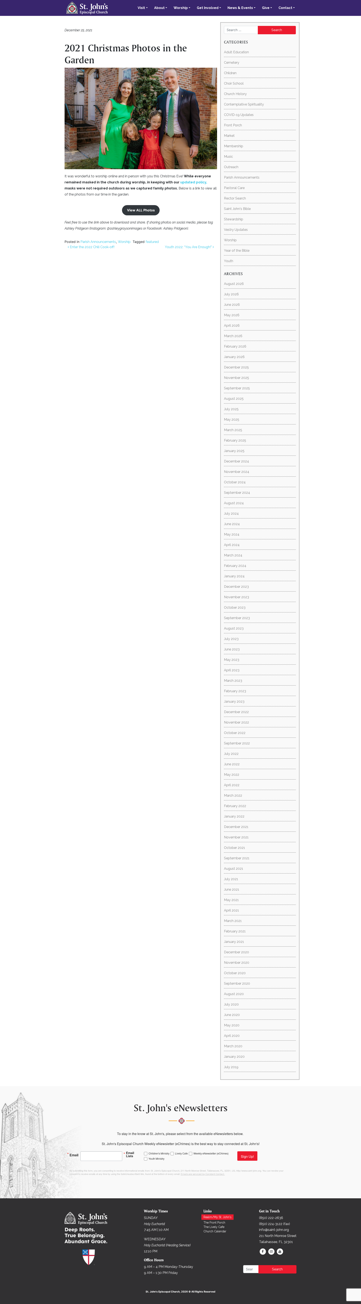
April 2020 (232, 1036)
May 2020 (231, 1025)
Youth (228, 261)
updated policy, (193, 182)
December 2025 (236, 367)
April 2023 (231, 670)
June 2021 (231, 889)
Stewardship (233, 219)
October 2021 (234, 848)
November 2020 (236, 963)
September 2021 (236, 858)
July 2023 (231, 639)
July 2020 (231, 1004)
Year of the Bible (236, 251)
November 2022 (236, 722)
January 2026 (234, 357)
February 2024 (235, 566)
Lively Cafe (181, 1153)
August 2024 (234, 503)
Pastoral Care (234, 188)
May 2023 (231, 660)
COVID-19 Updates (239, 115)
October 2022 (234, 733)
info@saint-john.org (274, 1230)
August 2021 (233, 869)
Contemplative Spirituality (244, 104)
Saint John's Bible (237, 209)
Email (74, 1155)
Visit (141, 8)
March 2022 (233, 795)
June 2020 (232, 1015)
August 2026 (234, 284)
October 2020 (235, 973)
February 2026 (235, 346)
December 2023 (236, 587)
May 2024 (231, 534)
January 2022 (234, 816)
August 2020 (234, 994)
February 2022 (235, 806)
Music (228, 157)
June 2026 (232, 305)
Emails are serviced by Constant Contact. (203, 1174)
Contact (285, 8)
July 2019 (231, 1067)
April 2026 (232, 326)
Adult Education (236, 52)
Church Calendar (214, 1231)
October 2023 (234, 607)
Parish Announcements (98, 242)
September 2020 (237, 983)
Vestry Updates (236, 230)
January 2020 (234, 1057)
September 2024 (237, 493)
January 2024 (234, 576)
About (159, 8)
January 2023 (234, 701)
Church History (235, 94)
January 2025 (234, 451)
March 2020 (233, 1046)
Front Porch (233, 125)
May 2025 (231, 420)
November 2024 (236, 472)
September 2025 (237, 388)
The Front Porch (214, 1222)
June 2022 (232, 764)
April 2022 (231, 785)
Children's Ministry (159, 1153)
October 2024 (235, 482)
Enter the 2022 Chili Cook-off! (91, 247)
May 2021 (231, 900)
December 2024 (236, 461)
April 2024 (232, 545)
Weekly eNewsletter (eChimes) (211, 1153)
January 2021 (234, 942)
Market (229, 136)
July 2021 (231, 879)
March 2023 (233, 681)
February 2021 (235, 931)
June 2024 (232, 524)
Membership (233, 146)
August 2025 (234, 399)
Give (265, 8)
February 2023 (235, 691)
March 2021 (233, 921)
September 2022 (237, 743)
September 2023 (237, 618)
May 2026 (231, 315)
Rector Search (235, 198)
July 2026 (231, 294)
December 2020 (236, 952)
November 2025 (236, 378)
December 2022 (236, 712)
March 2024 (233, 555)
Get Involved (208, 8)
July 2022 (231, 754)
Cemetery (231, 63)
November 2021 (236, 837)
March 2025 (233, 430)
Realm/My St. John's (217, 1217)
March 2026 (233, 336)
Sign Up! (247, 1156)
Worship (181, 8)
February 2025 (235, 440)
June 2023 (232, 649)
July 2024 (231, 514)
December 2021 (236, 827)
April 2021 (231, 910)
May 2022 (231, 775)
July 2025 (231, 409)
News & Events (240, 8)
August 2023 (234, 628)
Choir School (234, 83)
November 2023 (236, 597)
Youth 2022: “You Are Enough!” (189, 247)
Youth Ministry (156, 1158)
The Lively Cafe (213, 1227)
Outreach (231, 167)
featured (152, 242)
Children (230, 73)
